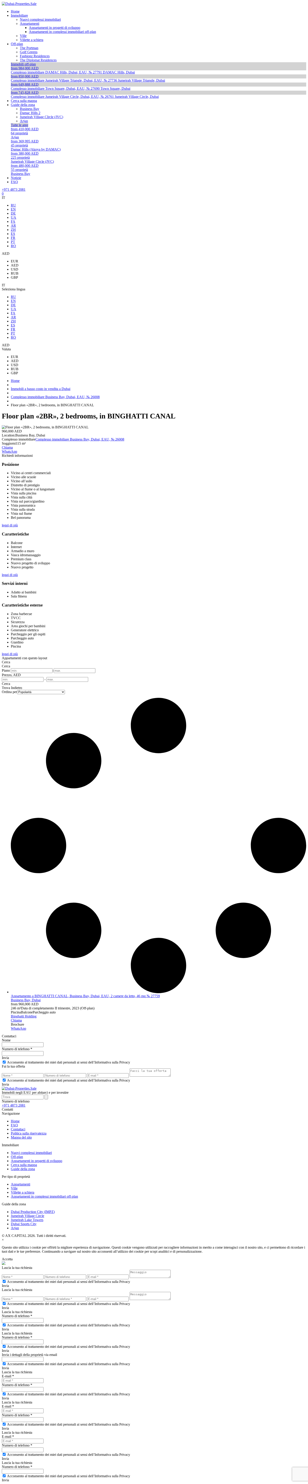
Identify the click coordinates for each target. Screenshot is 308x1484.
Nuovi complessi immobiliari (31, 1153)
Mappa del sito (21, 1137)
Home (15, 1121)
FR (13, 238)
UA (13, 217)
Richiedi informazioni (17, 455)
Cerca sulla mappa (24, 1165)
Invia (5, 1058)
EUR (14, 261)
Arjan (15, 1228)
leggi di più (10, 525)
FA (13, 221)
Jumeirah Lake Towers (27, 1220)
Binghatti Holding (24, 1016)
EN (13, 209)
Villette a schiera (22, 1192)
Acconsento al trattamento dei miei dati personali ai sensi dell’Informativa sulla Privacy (68, 1062)
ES (13, 234)
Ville (14, 1188)
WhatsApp (9, 451)
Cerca (6, 662)
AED (14, 265)
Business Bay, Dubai (26, 1000)
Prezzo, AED (11, 675)
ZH (13, 230)
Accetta (7, 1259)
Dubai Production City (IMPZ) (33, 1212)
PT (13, 242)
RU (13, 205)
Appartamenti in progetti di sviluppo (36, 1161)
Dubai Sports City (24, 1224)
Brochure (17, 1024)
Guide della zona (23, 1169)
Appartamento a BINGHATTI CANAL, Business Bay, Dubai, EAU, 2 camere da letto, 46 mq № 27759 (85, 996)
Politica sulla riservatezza (28, 1133)
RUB (14, 273)
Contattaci (18, 1129)
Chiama (7, 447)
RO (13, 246)
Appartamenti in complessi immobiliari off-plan (44, 1196)
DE (13, 213)
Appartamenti (20, 1184)
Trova (6, 688)
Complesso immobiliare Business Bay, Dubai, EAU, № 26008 (79, 439)
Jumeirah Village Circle (27, 1216)
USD (14, 269)
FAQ (14, 1125)
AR (13, 225)
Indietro (16, 688)
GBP (14, 277)
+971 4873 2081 (13, 189)
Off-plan (17, 1157)
